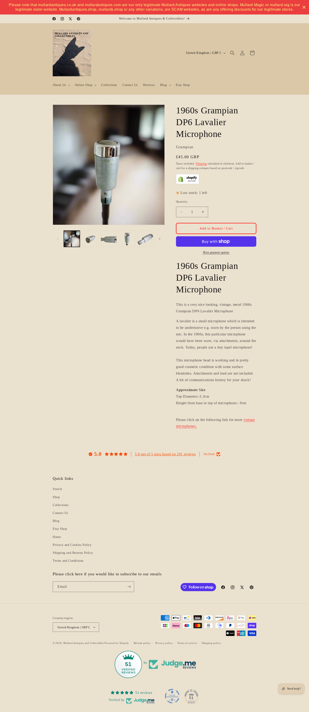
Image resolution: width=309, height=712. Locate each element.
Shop (56, 497)
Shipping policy (211, 643)
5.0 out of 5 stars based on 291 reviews (165, 454)
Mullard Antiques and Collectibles (83, 643)
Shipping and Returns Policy (73, 552)
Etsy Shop (60, 528)
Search (57, 489)
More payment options (216, 252)
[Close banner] (304, 7)
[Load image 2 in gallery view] (90, 239)
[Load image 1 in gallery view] (72, 239)
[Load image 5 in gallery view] (146, 239)
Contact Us (60, 513)
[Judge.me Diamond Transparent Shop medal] (172, 696)
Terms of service (187, 643)
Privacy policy (164, 643)
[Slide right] (160, 239)
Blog (56, 521)
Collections (61, 505)
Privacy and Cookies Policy (72, 545)
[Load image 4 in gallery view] (127, 239)
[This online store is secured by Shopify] (187, 183)
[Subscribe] (129, 586)
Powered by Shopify (117, 643)
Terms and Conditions (68, 560)
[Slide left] (58, 239)
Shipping (201, 163)
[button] (61, 85)
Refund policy (142, 643)
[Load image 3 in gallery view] (109, 239)
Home (57, 537)
